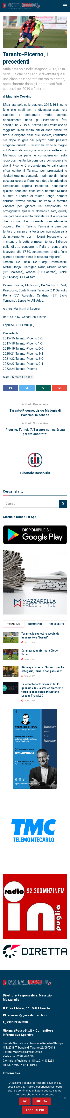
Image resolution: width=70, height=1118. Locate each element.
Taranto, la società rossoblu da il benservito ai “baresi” (41, 635)
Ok (25, 1101)
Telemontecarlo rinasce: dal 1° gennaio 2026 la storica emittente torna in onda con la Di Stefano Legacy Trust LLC (42, 689)
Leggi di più (35, 1110)
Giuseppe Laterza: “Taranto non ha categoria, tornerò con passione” (42, 669)
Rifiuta (41, 1101)
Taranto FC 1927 (22, 377)
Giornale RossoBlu (35, 473)
